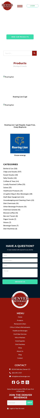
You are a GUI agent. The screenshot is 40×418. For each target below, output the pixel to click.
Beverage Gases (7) (10, 226)
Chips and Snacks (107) (12, 172)
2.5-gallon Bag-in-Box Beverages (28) (17, 194)
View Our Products (20, 37)
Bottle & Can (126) (10, 169)
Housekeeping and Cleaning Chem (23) (18, 200)
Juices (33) (7, 188)
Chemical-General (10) (11, 210)
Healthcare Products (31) (13, 191)
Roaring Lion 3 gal (20, 97)
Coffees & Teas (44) (11, 181)
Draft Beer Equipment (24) (13, 197)
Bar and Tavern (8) (10, 216)
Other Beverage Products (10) (15, 207)
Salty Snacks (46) (10, 178)
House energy (20, 155)
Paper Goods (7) (9, 219)
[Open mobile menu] (20, 6)
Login (32, 6)
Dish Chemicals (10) (11, 203)
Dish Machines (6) (10, 229)
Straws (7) (7, 222)
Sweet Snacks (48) (10, 175)
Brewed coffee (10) (10, 213)
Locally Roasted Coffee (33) (14, 184)
